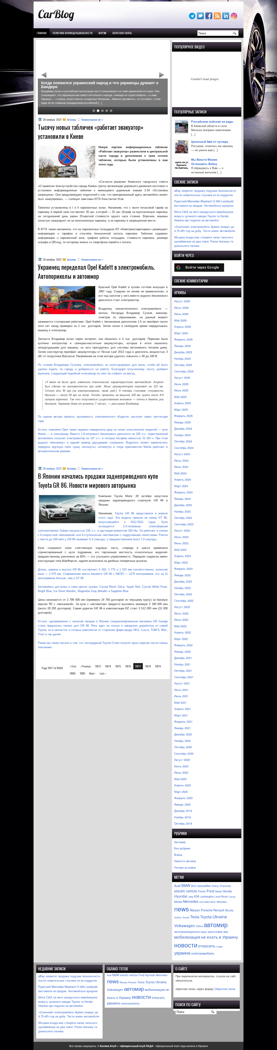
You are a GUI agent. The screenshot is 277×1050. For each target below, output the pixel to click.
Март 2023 (181, 562)
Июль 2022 (181, 613)
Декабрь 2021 (183, 658)
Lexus (232, 896)
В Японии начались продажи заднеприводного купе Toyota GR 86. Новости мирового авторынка (98, 480)
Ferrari (202, 891)
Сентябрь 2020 (183, 753)
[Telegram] (192, 18)
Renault (218, 910)
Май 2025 (180, 397)
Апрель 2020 (182, 785)
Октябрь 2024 (183, 441)
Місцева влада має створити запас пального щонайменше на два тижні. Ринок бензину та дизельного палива (203, 241)
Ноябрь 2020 (182, 741)
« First (73, 666)
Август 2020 (182, 760)
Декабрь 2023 (183, 505)
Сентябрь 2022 (183, 601)
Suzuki (186, 917)
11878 (148, 666)
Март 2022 (181, 639)
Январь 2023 (182, 575)
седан (219, 946)
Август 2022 (182, 607)
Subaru (178, 917)
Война (178, 855)
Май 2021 (180, 702)
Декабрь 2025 (183, 352)
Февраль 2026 (183, 339)
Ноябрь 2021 (182, 664)
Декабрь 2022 (183, 581)
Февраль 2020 (183, 798)
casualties (204, 886)
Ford (210, 890)
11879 (158, 666)
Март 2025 (181, 409)
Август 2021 (182, 683)
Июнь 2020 (181, 772)
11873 (98, 666)
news (181, 908)
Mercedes (190, 901)
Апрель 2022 (182, 632)
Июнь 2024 (181, 467)
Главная (42, 33)
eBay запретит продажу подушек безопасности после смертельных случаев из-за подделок (205, 192)
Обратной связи (224, 989)
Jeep (190, 896)
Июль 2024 (181, 460)
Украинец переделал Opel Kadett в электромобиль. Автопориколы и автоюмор (96, 271)
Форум (102, 33)
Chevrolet (225, 886)
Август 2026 (182, 301)
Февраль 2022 (183, 645)
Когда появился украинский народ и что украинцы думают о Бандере (99, 85)
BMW (185, 885)
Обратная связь (122, 33)
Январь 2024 (182, 499)
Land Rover (221, 896)
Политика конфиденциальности (72, 33)
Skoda (229, 910)
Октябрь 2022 (183, 594)
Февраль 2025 (183, 416)
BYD (193, 886)
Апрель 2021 (182, 709)
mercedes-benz (207, 901)
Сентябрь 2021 (183, 677)
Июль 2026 (181, 308)
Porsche (207, 910)
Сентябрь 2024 (183, 448)
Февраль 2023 (183, 569)
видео (204, 931)
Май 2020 (180, 779)
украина (182, 953)
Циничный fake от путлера (209, 141)
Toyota (206, 916)
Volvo (199, 926)
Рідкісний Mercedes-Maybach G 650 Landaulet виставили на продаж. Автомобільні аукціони (204, 203)
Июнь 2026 (181, 314)
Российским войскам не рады (212, 121)
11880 (73, 673)
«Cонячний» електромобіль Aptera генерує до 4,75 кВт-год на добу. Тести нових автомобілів (204, 229)
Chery (215, 886)
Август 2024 (182, 454)
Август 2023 (182, 530)
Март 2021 (181, 715)
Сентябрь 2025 (183, 371)
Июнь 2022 (181, 620)
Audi (177, 886)
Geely (218, 891)
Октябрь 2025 (183, 365)
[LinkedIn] (226, 18)
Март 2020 (181, 792)
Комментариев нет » (92, 119)
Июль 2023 (181, 537)
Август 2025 (182, 377)
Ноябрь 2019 (182, 817)
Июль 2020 (181, 766)
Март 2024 (181, 486)
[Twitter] (201, 18)
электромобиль (202, 953)
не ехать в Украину (219, 937)
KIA (196, 896)
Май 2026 (180, 320)
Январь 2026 (182, 346)
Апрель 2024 (182, 479)
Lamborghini (207, 896)
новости (185, 944)
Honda (227, 891)
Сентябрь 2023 (183, 524)
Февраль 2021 (183, 721)
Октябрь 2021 (183, 670)
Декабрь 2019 (183, 811)
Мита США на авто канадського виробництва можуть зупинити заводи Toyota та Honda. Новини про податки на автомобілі (203, 216)
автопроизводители (187, 932)
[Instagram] (234, 18)
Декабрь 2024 (183, 428)
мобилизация (187, 937)
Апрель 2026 (182, 327)
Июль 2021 (181, 690)
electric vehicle (185, 890)
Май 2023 (180, 550)
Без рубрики (182, 848)
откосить (206, 946)
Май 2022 (180, 626)
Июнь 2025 (181, 390)
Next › (92, 673)
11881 (82, 673)
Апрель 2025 (182, 403)
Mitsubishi (222, 901)
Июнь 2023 (181, 543)
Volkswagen (184, 925)
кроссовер (215, 931)
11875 (118, 666)
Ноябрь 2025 (182, 358)
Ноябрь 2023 (182, 511)
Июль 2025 (181, 384)
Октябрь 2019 (183, 823)
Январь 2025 (182, 422)
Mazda (178, 901)
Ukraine (220, 916)
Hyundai (180, 896)
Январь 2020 (182, 804)
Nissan (195, 909)
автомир (216, 924)
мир (225, 931)
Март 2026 (181, 333)
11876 (128, 666)
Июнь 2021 (181, 696)
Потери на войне (185, 867)
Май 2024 (180, 473)
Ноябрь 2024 (182, 435)
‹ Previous (85, 666)
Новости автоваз (185, 861)
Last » (103, 673)
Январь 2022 (182, 651)
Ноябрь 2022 (182, 588)
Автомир (71, 119)
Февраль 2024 (183, 492)
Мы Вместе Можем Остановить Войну (204, 161)
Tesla (194, 916)
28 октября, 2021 (52, 468)
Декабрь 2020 (183, 734)
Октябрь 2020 (183, 747)
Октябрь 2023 (183, 518)
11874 (108, 666)
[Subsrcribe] (218, 18)
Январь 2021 (182, 728)
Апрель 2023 (182, 556)
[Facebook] (209, 18)
